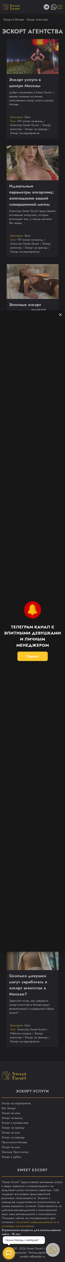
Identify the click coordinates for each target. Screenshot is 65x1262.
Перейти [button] (32, 656)
